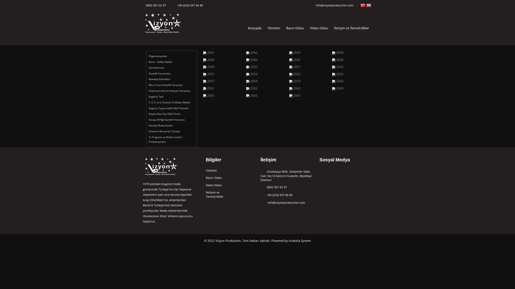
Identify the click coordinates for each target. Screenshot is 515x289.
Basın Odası (295, 28)
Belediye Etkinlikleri (159, 79)
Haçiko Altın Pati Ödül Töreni (165, 114)
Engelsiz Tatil (156, 96)
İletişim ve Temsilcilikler (351, 28)
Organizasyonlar (158, 56)
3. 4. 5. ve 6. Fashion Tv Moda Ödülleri (170, 102)
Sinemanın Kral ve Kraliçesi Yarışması (170, 91)
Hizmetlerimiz (157, 67)
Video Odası (319, 28)
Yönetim (274, 28)
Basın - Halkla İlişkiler (160, 62)
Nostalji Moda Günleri (161, 125)
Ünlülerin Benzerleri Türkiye (165, 131)
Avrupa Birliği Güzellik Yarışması (167, 119)
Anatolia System (300, 241)
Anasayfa (255, 28)
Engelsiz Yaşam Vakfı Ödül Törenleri (169, 108)
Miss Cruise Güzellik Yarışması (166, 85)
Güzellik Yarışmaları (160, 73)
